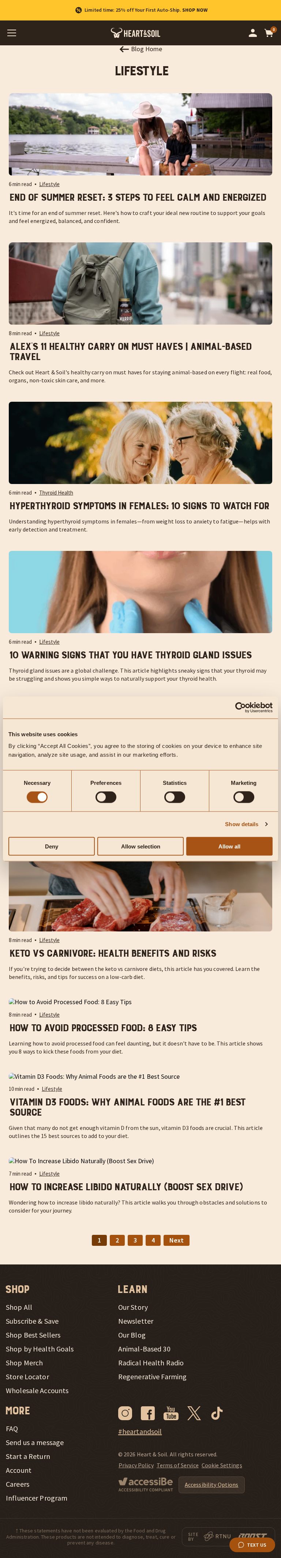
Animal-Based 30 (144, 1349)
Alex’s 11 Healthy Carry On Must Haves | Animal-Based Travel (130, 352)
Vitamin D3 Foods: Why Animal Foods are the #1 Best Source (127, 1107)
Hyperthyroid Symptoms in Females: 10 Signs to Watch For (139, 506)
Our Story (133, 1307)
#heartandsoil (140, 1431)
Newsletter (135, 1321)
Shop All (19, 1307)
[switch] (105, 797)
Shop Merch (24, 1363)
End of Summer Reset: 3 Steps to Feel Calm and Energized (137, 198)
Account (18, 1470)
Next (176, 1240)
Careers (17, 1484)
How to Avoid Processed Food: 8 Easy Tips (102, 1028)
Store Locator (27, 1377)
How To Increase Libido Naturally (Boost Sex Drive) (125, 1187)
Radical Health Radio (151, 1363)
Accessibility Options (212, 1484)
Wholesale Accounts (37, 1391)
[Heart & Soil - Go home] (135, 33)
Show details (241, 824)
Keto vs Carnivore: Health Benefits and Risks (112, 954)
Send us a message (35, 1442)
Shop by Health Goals (40, 1349)
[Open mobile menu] (11, 33)
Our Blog (132, 1335)
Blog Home (146, 49)
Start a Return (28, 1456)
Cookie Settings (222, 1465)
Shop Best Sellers (33, 1335)
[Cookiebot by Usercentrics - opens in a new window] (241, 707)
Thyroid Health (56, 492)
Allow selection (140, 846)
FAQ (12, 1429)
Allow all (229, 846)
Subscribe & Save (32, 1321)
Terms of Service (178, 1465)
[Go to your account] (253, 33)
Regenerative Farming (152, 1377)
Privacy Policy (136, 1465)
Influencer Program (36, 1498)
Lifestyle (49, 184)
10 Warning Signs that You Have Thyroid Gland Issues (130, 655)
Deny (51, 846)
